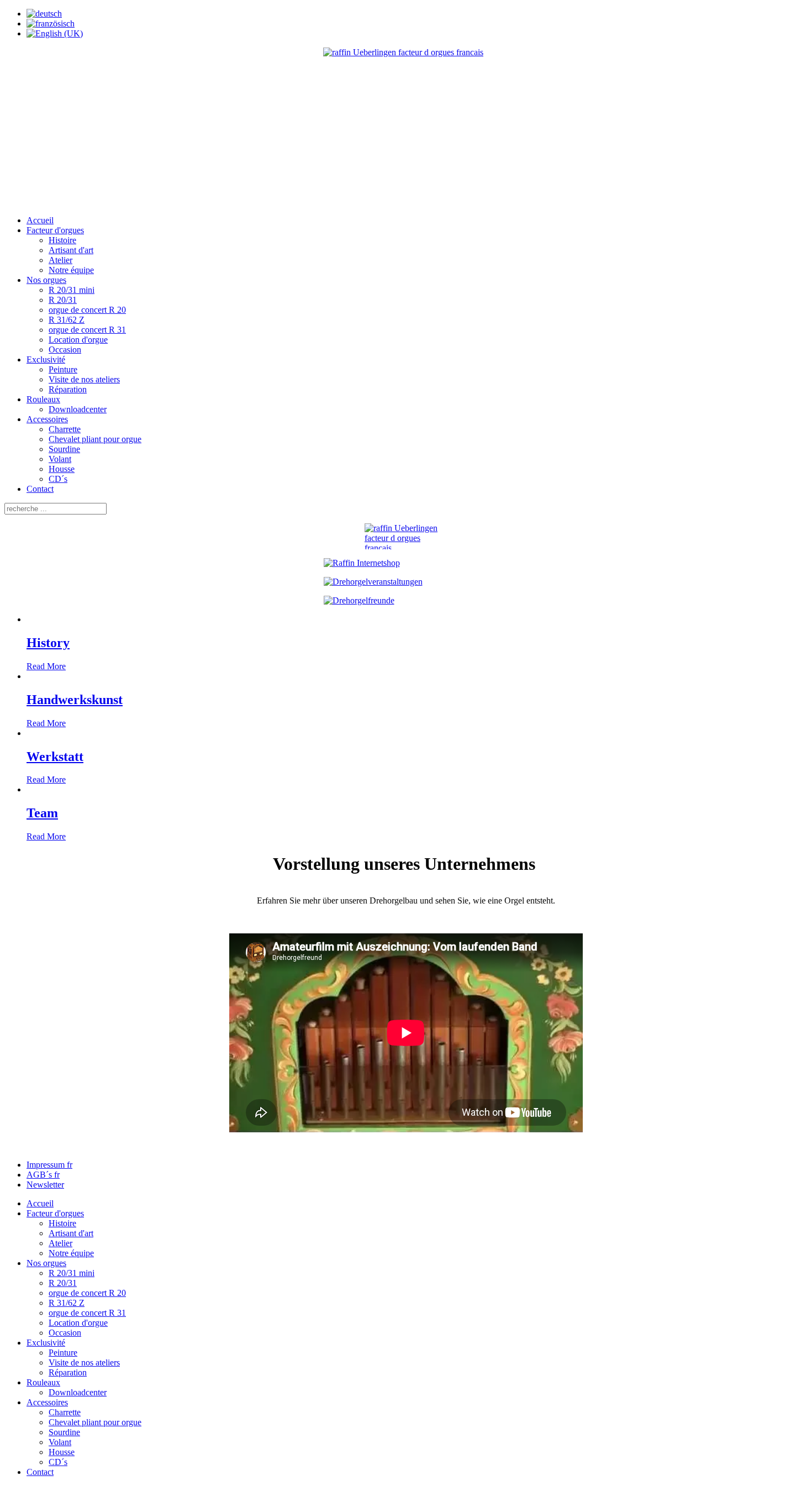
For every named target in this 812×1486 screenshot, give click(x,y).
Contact (40, 488)
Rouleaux (43, 399)
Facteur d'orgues (55, 230)
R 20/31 (63, 299)
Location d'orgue (78, 339)
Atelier (60, 260)
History (48, 643)
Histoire (62, 240)
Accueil (40, 220)
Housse (62, 469)
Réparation (68, 389)
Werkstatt (55, 756)
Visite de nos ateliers (84, 379)
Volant (60, 459)
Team (42, 813)
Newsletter (45, 1184)
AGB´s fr (43, 1174)
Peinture (63, 369)
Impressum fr (49, 1164)
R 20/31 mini (71, 290)
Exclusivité (46, 359)
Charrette (65, 429)
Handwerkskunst (75, 699)
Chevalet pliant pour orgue (95, 439)
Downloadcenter (78, 409)
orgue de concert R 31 (87, 329)
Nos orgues (46, 280)
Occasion (65, 349)
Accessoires (47, 419)
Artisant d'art (71, 250)
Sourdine (64, 449)
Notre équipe (71, 270)
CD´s (58, 479)
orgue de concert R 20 (87, 309)
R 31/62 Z (67, 319)
